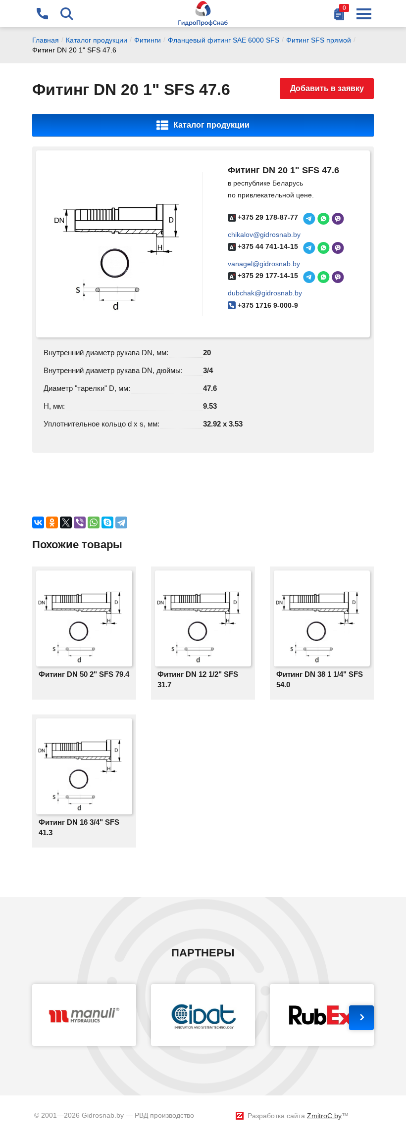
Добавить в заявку (327, 88)
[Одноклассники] (52, 522)
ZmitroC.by (324, 1116)
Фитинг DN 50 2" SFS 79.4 (84, 674)
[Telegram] (121, 522)
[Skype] (107, 522)
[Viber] (80, 522)
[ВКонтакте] (38, 522)
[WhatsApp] (94, 522)
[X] (66, 522)
